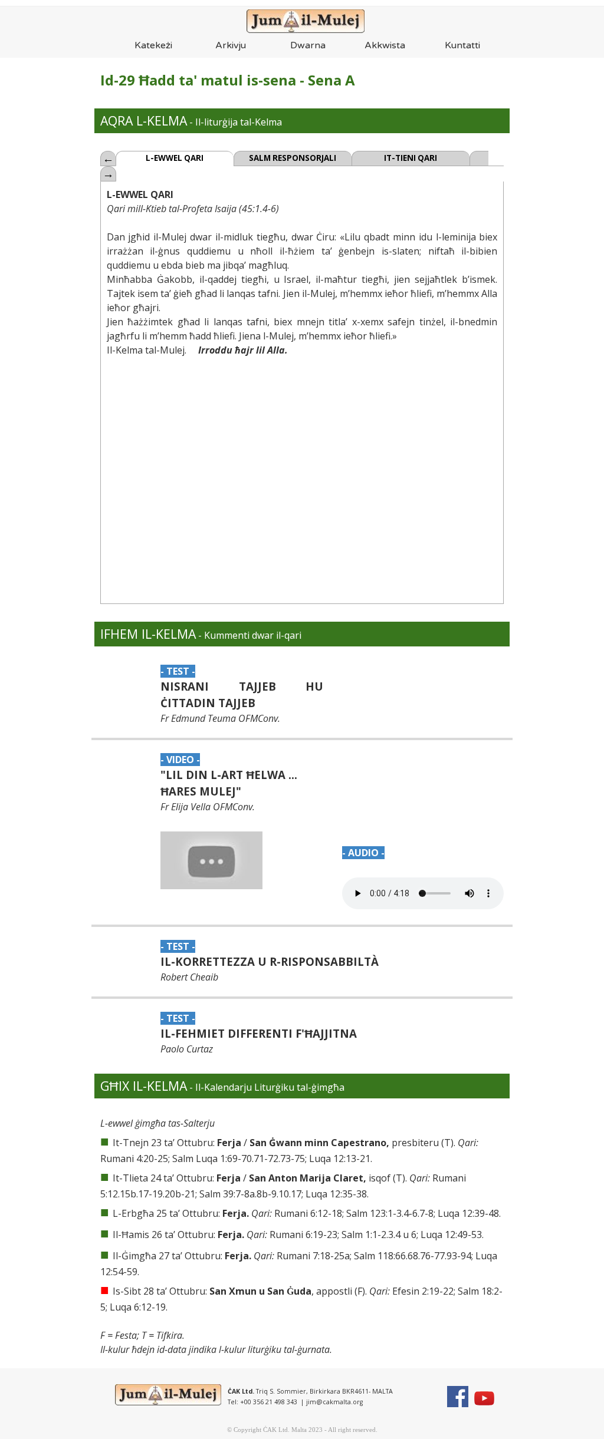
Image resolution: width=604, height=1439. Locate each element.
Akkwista (385, 45)
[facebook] (457, 1396)
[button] (211, 860)
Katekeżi (153, 45)
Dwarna (308, 45)
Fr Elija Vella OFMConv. (207, 806)
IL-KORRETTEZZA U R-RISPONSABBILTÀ (269, 961)
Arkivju (230, 45)
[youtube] (484, 1398)
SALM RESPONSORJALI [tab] (292, 158)
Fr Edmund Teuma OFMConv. (220, 718)
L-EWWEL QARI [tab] (174, 158)
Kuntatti (462, 45)
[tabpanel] (242, 80)
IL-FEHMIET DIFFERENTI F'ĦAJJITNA (258, 1033)
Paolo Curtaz (186, 1048)
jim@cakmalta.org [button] (334, 1402)
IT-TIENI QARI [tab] (410, 158)
